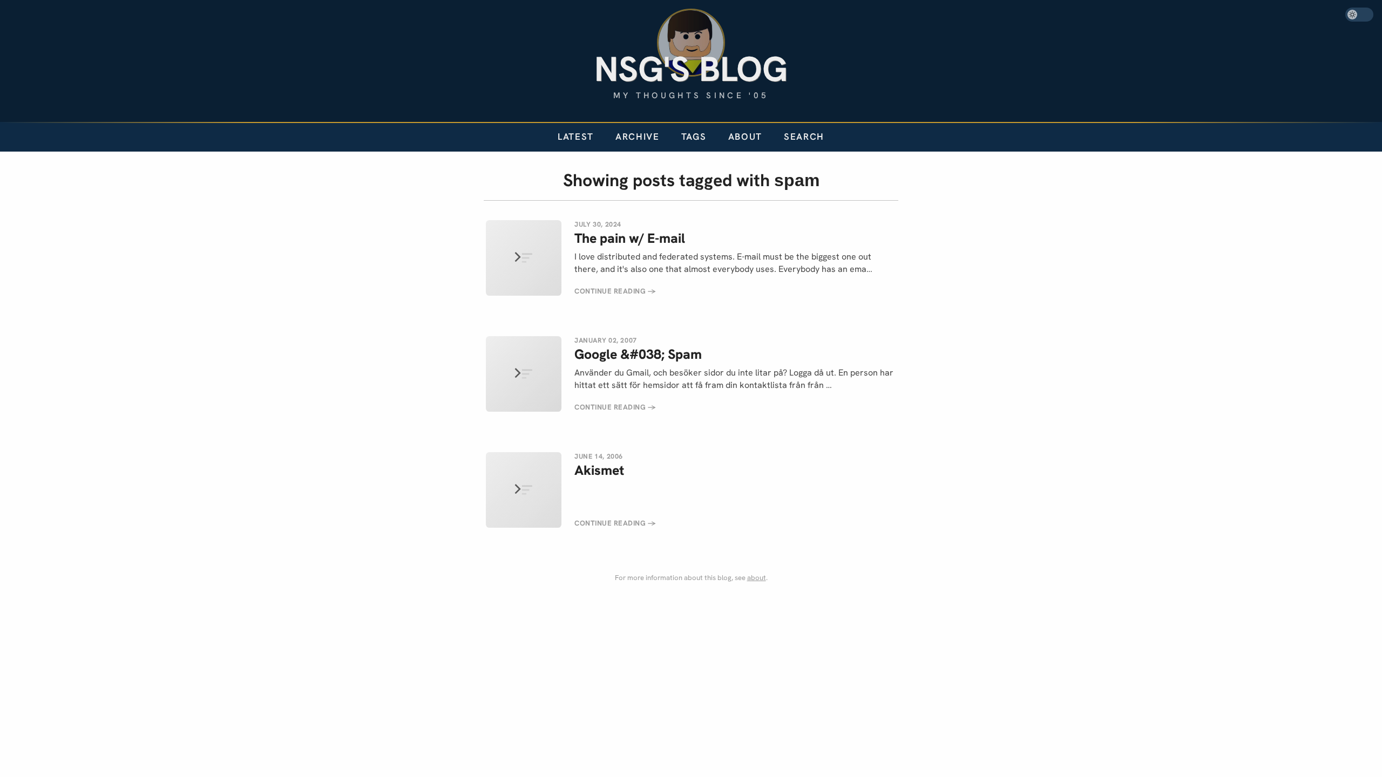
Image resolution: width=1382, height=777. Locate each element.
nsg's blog (691, 68)
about (756, 577)
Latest (576, 136)
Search (804, 136)
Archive (637, 136)
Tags (694, 136)
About (745, 136)
